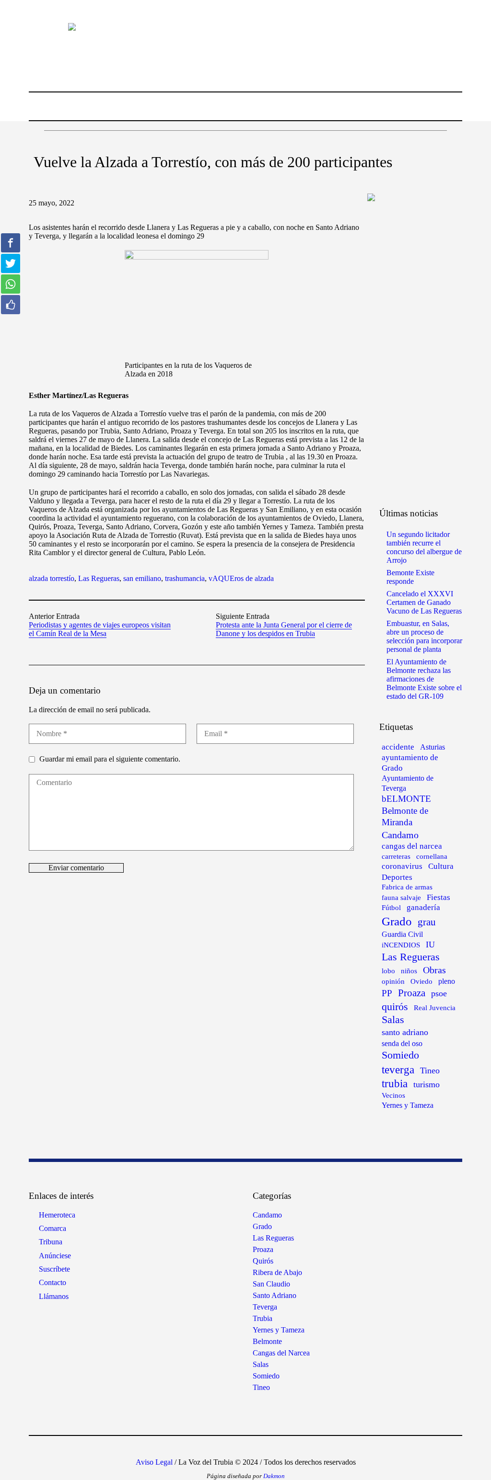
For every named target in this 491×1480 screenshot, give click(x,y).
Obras (434, 970)
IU (430, 944)
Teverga (265, 1307)
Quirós (263, 1261)
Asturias (432, 747)
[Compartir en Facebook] (10, 242)
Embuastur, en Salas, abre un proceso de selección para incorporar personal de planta (424, 636)
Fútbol (391, 907)
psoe (439, 993)
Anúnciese (55, 1256)
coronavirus (402, 866)
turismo (426, 1084)
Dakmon (274, 1476)
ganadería (423, 907)
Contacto (52, 1282)
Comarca (52, 1228)
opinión (393, 981)
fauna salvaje (401, 897)
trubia (395, 1083)
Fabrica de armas (407, 887)
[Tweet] (10, 263)
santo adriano (405, 1032)
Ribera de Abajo (277, 1272)
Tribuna (50, 1242)
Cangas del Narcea (281, 1353)
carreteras (396, 856)
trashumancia (185, 578)
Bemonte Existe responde (410, 577)
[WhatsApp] (280, 1447)
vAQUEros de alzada (241, 578)
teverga (398, 1069)
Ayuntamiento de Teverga (407, 783)
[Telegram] (266, 1447)
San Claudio (271, 1284)
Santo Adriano (274, 1295)
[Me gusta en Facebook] (10, 304)
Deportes (397, 877)
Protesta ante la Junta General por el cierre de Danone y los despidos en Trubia (284, 629)
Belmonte (267, 1341)
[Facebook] (208, 1447)
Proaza (411, 993)
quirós (395, 1007)
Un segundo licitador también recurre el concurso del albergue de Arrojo (424, 547)
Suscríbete (54, 1269)
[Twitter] (237, 1447)
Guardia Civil (402, 934)
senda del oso (402, 1043)
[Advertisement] (427, 353)
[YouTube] (251, 1447)
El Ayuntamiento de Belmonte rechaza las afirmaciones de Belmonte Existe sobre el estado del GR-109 (424, 679)
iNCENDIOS (401, 945)
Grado (397, 921)
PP (387, 993)
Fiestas (438, 897)
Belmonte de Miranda (405, 816)
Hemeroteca (57, 1215)
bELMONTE (406, 799)
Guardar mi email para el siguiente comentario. (109, 759)
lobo (388, 971)
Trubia (262, 1318)
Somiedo (400, 1055)
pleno (446, 981)
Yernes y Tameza (407, 1105)
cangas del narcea (412, 846)
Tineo (430, 1070)
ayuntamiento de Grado (410, 763)
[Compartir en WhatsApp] (10, 284)
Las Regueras (98, 578)
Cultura (441, 866)
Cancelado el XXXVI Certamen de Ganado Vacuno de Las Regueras (424, 602)
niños (409, 971)
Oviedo (421, 981)
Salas (393, 1019)
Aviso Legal (154, 1462)
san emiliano (142, 578)
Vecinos (393, 1095)
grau (427, 922)
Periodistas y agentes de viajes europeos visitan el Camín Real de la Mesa (100, 629)
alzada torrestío (51, 578)
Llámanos (54, 1296)
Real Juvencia (435, 1008)
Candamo (400, 835)
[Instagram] (223, 1447)
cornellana (431, 856)
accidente (398, 746)
